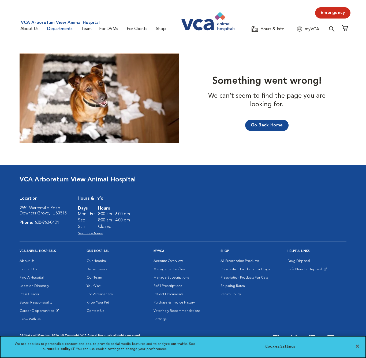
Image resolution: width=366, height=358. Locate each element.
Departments (60, 29)
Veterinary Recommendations (177, 311)
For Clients (137, 29)
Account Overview (168, 261)
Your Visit (93, 286)
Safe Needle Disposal (305, 270)
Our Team (94, 277)
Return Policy (231, 294)
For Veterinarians (100, 294)
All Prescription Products (240, 261)
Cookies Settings (280, 346)
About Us (29, 29)
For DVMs (108, 29)
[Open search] (333, 28)
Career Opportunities (38, 312)
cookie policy (61, 349)
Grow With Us (30, 319)
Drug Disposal (298, 261)
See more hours (90, 233)
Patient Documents (168, 294)
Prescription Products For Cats (244, 277)
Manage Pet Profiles (169, 269)
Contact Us (28, 269)
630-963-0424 (47, 223)
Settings (160, 319)
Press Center (29, 294)
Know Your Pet (98, 302)
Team (86, 29)
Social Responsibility (36, 302)
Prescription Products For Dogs (245, 269)
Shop (161, 29)
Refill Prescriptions (168, 286)
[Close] (357, 346)
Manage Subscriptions (171, 277)
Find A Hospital (32, 277)
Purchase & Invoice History (174, 302)
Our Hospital (97, 261)
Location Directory (34, 286)
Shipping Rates (233, 286)
